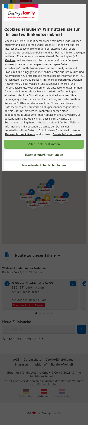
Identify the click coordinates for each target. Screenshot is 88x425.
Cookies (10, 60)
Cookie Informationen (67, 134)
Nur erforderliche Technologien (44, 165)
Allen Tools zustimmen (44, 144)
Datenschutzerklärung (20, 134)
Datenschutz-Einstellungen (44, 154)
